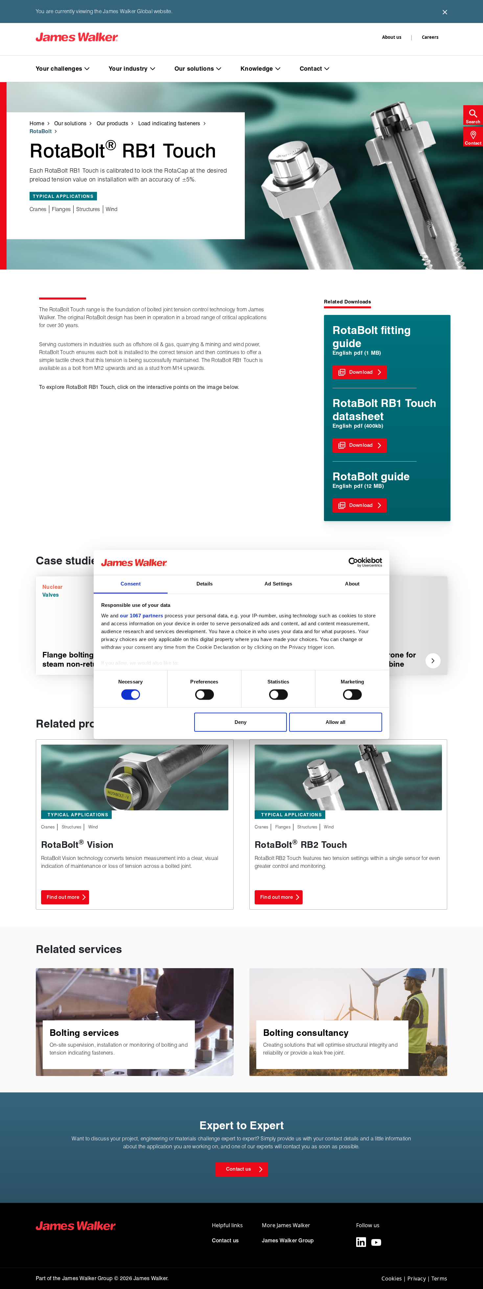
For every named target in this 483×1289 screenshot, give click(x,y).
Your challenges (59, 68)
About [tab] (352, 583)
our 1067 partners (141, 615)
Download (361, 372)
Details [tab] (204, 583)
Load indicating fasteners (169, 123)
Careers (430, 37)
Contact (311, 68)
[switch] (204, 694)
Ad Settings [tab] (278, 583)
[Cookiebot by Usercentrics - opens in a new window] (353, 562)
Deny (240, 722)
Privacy (416, 1278)
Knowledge (257, 68)
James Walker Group (288, 1240)
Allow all (335, 722)
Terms (439, 1278)
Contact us (225, 1240)
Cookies (391, 1278)
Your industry (128, 68)
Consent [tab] (131, 583)
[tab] (473, 115)
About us (391, 37)
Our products (112, 123)
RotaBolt (41, 131)
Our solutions (194, 68)
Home (37, 123)
